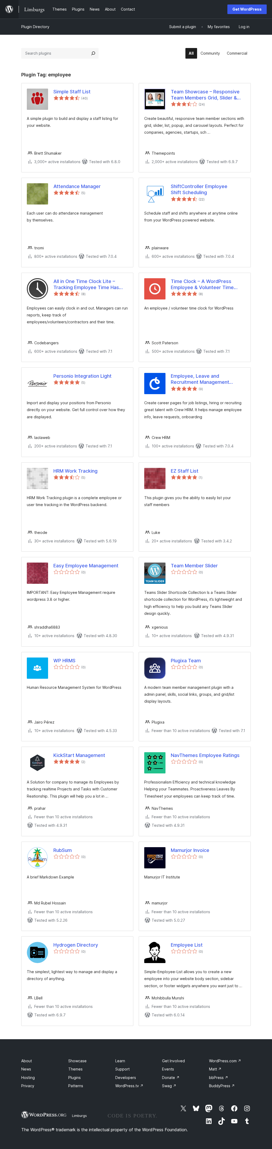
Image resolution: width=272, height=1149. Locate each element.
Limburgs (79, 1115)
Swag (169, 1085)
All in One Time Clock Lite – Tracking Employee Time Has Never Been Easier (86, 284)
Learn (120, 1061)
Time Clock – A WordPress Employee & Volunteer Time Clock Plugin (202, 284)
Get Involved (173, 1061)
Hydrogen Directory (75, 945)
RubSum (62, 850)
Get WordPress (247, 9)
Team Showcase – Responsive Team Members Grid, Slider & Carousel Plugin (205, 95)
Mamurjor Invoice (190, 850)
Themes (75, 1069)
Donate (171, 1077)
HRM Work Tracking (75, 471)
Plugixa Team (186, 660)
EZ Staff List (184, 471)
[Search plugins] (93, 53)
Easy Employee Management (85, 565)
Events (168, 1069)
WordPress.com (225, 1061)
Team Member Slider (194, 565)
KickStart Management (79, 755)
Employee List (187, 945)
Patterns (75, 1085)
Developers (125, 1077)
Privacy (27, 1085)
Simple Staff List (72, 91)
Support (122, 1069)
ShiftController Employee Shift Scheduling (199, 189)
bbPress (218, 1077)
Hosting (28, 1077)
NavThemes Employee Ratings (205, 755)
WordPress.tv (129, 1085)
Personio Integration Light (82, 376)
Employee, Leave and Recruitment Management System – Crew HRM (200, 379)
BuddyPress (222, 1085)
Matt (215, 1069)
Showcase (77, 1061)
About (26, 1061)
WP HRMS (64, 660)
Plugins (74, 1077)
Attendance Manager (77, 186)
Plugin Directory (35, 26)
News (26, 1069)
